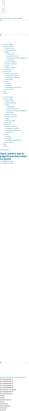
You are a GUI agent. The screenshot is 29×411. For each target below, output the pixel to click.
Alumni (5, 93)
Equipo (7, 66)
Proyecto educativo (11, 62)
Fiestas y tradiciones (11, 73)
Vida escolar (7, 71)
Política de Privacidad (14, 372)
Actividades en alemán (12, 75)
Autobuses (8, 85)
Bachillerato (10, 60)
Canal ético (10, 374)
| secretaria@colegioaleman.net (16, 16)
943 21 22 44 (3, 16)
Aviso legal (4, 372)
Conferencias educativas (12, 77)
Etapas (7, 52)
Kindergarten (11, 54)
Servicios (6, 81)
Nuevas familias (8, 44)
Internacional (7, 70)
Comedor (8, 83)
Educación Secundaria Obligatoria (17, 58)
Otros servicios (9, 89)
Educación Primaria (12, 56)
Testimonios (9, 79)
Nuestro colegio (8, 46)
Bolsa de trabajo (10, 68)
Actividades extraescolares (13, 87)
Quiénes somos (10, 48)
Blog (5, 91)
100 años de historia (11, 64)
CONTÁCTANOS (4, 150)
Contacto (25, 374)
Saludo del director (10, 50)
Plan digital (18, 374)
